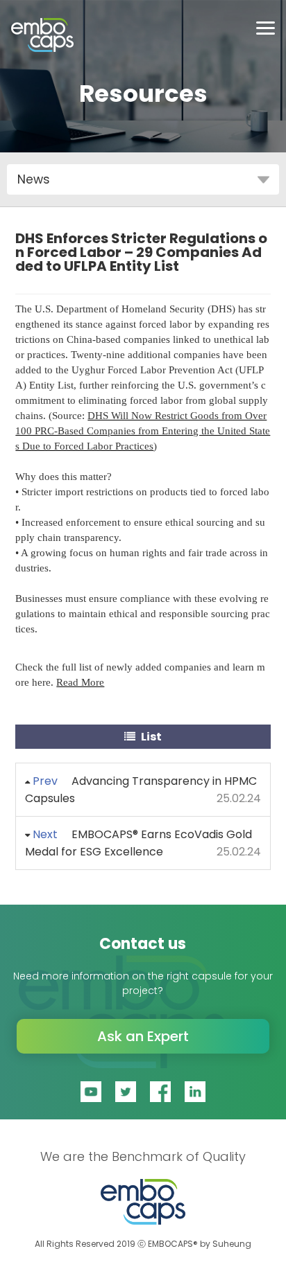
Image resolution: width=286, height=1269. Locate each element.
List (150, 737)
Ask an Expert (143, 1036)
